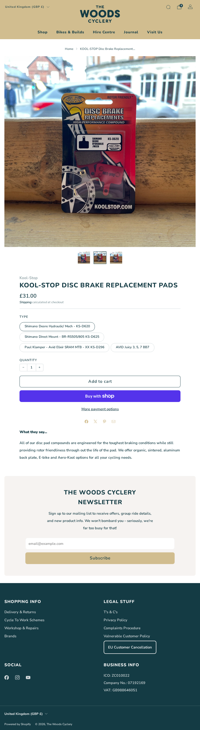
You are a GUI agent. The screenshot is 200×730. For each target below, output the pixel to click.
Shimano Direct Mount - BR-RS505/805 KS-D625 (62, 337)
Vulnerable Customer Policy (127, 636)
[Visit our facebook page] (6, 677)
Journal (131, 32)
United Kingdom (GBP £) (24, 7)
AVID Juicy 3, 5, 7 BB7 (132, 347)
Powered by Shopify (17, 724)
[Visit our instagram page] (17, 677)
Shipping (25, 302)
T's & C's (111, 612)
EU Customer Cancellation (130, 647)
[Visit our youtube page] (28, 677)
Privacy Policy (115, 620)
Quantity (28, 360)
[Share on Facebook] (86, 421)
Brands (10, 636)
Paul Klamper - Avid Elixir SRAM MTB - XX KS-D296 (64, 347)
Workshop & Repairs (21, 628)
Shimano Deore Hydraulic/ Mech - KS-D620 (57, 326)
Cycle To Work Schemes (24, 620)
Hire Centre (104, 32)
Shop (43, 32)
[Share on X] (95, 421)
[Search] (168, 7)
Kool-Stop (29, 277)
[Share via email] (113, 421)
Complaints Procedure (122, 628)
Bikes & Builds (70, 32)
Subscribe (100, 558)
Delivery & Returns (20, 612)
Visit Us (154, 32)
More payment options (100, 409)
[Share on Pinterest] (104, 421)
